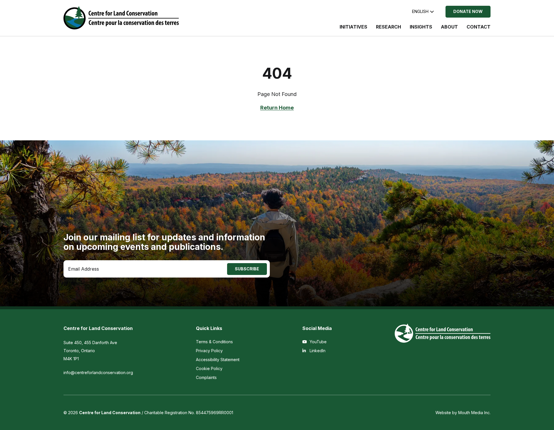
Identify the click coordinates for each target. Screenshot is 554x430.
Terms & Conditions (214, 341)
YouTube (317, 341)
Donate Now (468, 11)
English (420, 11)
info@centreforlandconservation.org (98, 372)
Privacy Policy (209, 350)
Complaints (206, 377)
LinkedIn (316, 350)
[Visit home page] (121, 17)
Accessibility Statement (217, 359)
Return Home (277, 108)
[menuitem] (353, 29)
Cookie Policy (209, 368)
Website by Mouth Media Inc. (463, 412)
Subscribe (247, 268)
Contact (479, 27)
